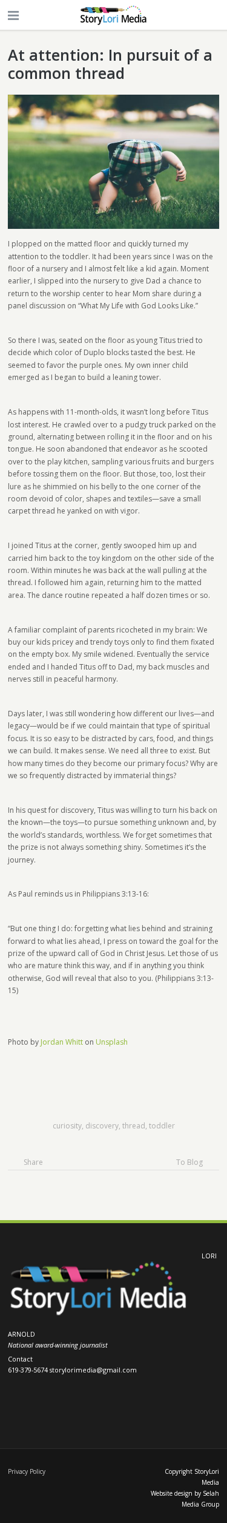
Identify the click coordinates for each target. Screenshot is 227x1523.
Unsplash (112, 1042)
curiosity (67, 1126)
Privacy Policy (26, 1471)
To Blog (189, 1162)
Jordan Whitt (62, 1042)
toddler (162, 1126)
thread (133, 1126)
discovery (102, 1126)
